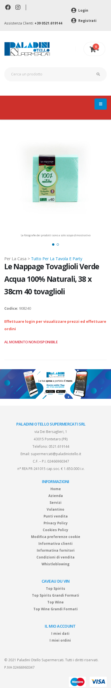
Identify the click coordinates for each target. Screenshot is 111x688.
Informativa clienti (55, 543)
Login (82, 10)
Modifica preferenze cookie (55, 536)
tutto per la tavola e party (56, 258)
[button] (53, 244)
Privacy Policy (56, 523)
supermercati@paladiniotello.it (56, 453)
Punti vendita (56, 516)
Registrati (86, 20)
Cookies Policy (55, 529)
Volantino (55, 509)
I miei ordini (60, 640)
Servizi (55, 502)
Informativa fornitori (56, 550)
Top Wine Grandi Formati (55, 609)
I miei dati (60, 633)
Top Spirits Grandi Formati (55, 595)
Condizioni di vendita (55, 557)
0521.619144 (59, 446)
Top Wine (55, 602)
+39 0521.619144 (48, 23)
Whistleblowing (55, 564)
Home (55, 488)
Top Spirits (55, 588)
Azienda (55, 495)
